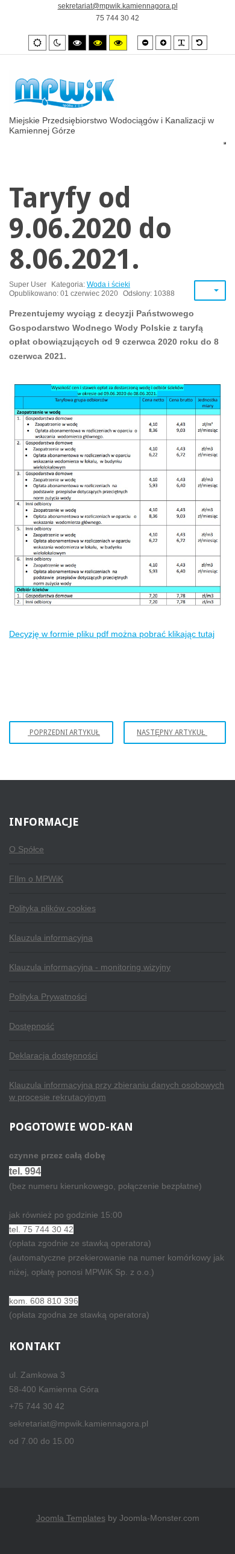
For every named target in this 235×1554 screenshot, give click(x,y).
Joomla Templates (70, 1518)
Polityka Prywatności (48, 996)
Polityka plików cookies (52, 908)
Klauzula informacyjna (51, 937)
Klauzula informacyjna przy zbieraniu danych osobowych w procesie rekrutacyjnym (116, 1091)
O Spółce (26, 849)
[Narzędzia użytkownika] (210, 290)
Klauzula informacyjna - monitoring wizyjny (90, 967)
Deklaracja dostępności (53, 1055)
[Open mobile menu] (225, 143)
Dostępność (31, 1026)
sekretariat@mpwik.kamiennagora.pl (118, 6)
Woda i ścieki (108, 284)
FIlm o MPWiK (36, 878)
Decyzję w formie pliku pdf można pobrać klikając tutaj (112, 634)
